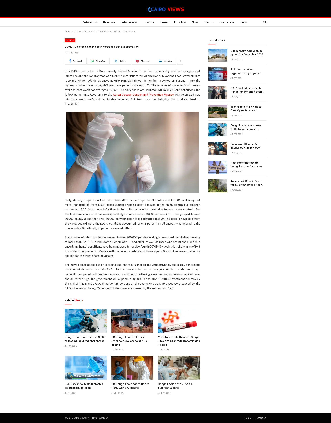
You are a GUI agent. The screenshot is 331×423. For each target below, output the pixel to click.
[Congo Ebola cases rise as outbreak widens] (179, 368)
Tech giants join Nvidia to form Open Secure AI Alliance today (245, 108)
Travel (244, 22)
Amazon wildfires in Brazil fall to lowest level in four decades (246, 183)
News (195, 22)
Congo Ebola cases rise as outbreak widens (175, 386)
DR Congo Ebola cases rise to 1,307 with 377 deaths (130, 386)
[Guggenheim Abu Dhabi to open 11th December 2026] (217, 55)
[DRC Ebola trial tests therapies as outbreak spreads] (86, 368)
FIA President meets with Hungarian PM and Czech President (246, 90)
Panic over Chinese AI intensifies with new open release (245, 146)
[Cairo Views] (165, 9)
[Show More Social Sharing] (180, 61)
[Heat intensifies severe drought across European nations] (217, 167)
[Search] (264, 22)
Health (150, 22)
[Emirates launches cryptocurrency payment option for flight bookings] (217, 74)
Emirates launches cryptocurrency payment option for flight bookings (246, 71)
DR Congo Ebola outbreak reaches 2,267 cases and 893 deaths (129, 341)
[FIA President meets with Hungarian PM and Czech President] (217, 92)
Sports (209, 22)
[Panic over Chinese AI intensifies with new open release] (217, 148)
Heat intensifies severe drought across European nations (246, 164)
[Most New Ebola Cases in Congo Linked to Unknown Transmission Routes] (179, 321)
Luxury (164, 22)
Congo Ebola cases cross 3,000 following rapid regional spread (85, 339)
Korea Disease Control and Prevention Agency (143, 94)
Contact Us (260, 418)
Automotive (90, 22)
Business (109, 22)
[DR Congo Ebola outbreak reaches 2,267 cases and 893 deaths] (132, 321)
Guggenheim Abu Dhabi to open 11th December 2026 (246, 52)
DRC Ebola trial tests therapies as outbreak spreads (84, 386)
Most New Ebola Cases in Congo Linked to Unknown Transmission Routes (179, 341)
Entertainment (130, 22)
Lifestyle (180, 22)
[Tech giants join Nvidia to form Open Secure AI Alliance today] (217, 111)
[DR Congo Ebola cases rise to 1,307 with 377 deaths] (132, 368)
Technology (226, 22)
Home (68, 31)
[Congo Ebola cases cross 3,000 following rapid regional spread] (86, 321)
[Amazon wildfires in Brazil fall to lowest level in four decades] (217, 185)
